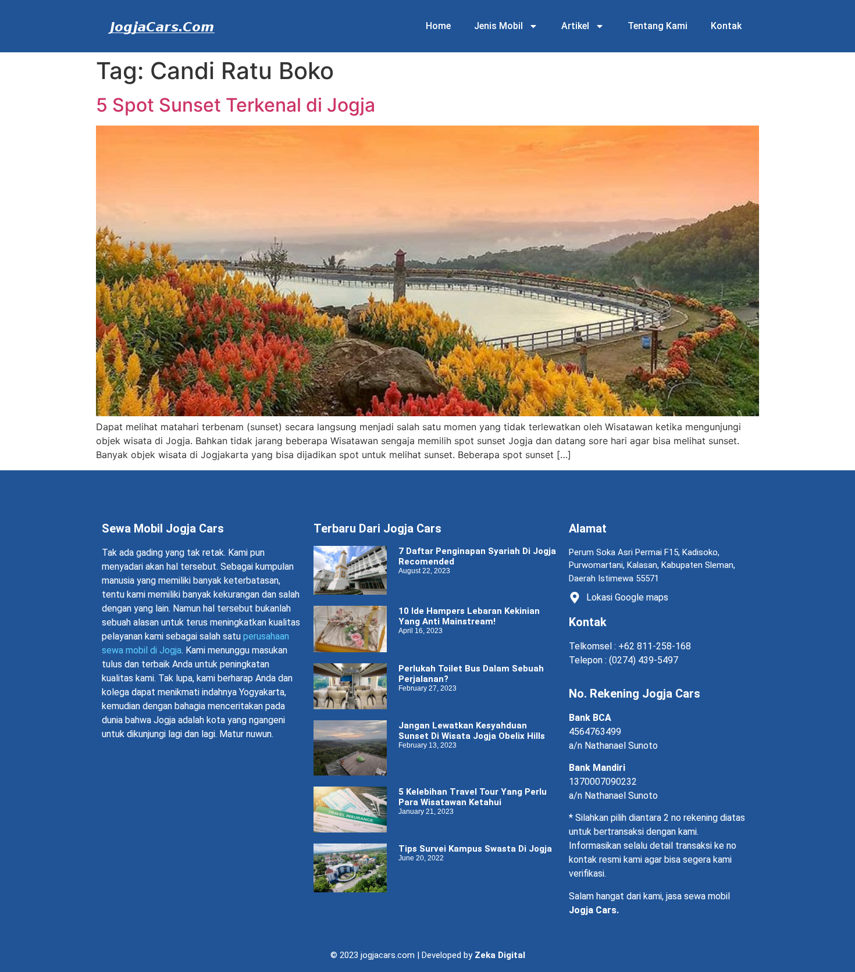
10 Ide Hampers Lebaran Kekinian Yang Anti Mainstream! (469, 616)
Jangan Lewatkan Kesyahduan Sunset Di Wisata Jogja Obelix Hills (471, 730)
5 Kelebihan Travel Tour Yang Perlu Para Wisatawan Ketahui (472, 797)
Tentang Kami (657, 25)
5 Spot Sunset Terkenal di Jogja (235, 105)
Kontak (726, 25)
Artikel (575, 25)
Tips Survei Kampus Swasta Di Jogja (475, 849)
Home (438, 25)
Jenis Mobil (498, 25)
